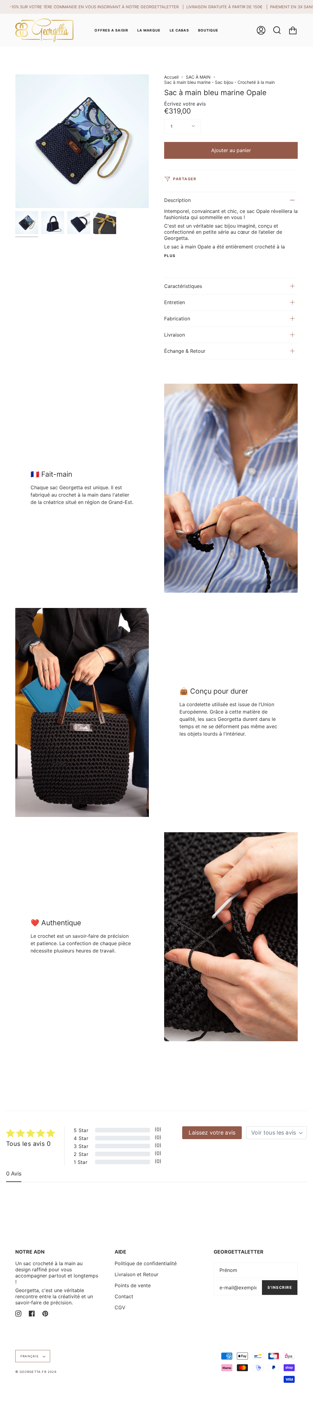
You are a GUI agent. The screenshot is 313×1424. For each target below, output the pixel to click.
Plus (170, 256)
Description (177, 200)
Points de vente (133, 1285)
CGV (120, 1307)
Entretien (174, 302)
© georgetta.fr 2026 (36, 1372)
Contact (124, 1296)
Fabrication (177, 318)
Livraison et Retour (136, 1274)
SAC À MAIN (198, 77)
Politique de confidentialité (146, 1263)
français (30, 1356)
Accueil (171, 77)
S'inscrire (279, 1287)
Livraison (174, 335)
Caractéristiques (183, 286)
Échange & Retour (184, 351)
